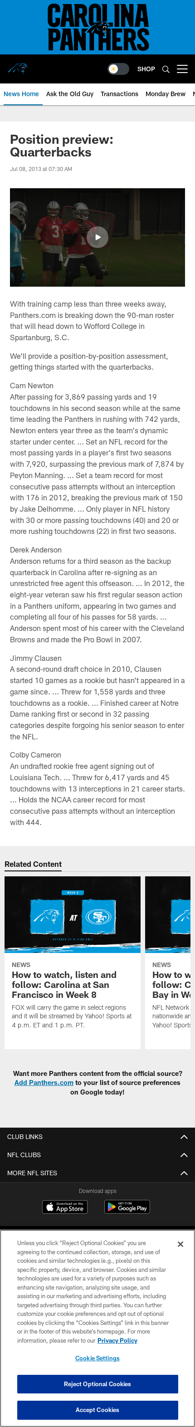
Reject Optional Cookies (98, 1384)
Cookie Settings (97, 1358)
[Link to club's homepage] (18, 65)
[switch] (118, 69)
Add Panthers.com (44, 1082)
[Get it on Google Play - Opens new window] (127, 1211)
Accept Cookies (98, 1409)
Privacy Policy (117, 1340)
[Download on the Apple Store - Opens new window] (64, 1208)
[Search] (166, 69)
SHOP (146, 69)
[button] (97, 237)
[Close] (180, 1244)
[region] (97, 1328)
